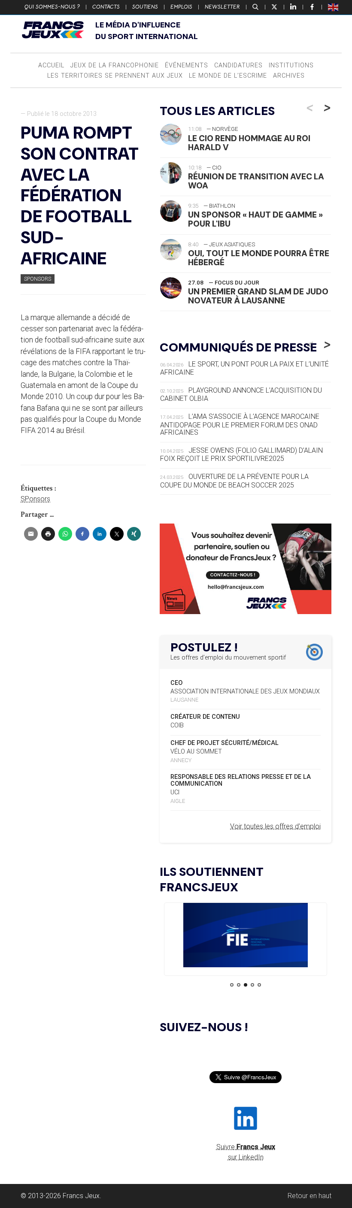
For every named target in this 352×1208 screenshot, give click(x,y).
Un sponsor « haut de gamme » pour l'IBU (255, 219)
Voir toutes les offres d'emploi (275, 826)
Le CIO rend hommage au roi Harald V (249, 143)
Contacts (106, 6)
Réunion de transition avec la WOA (256, 181)
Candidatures (238, 65)
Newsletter (222, 6)
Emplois (181, 6)
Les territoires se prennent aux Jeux (115, 75)
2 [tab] (238, 985)
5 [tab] (259, 985)
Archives (289, 75)
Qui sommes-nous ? (52, 6)
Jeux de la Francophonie (114, 65)
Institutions (291, 65)
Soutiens (145, 6)
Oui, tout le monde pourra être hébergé (258, 258)
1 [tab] (232, 985)
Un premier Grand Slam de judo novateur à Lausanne (258, 296)
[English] (333, 6)
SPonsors (37, 279)
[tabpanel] (245, 936)
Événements (186, 65)
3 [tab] (245, 985)
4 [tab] (252, 985)
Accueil (51, 65)
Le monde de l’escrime (228, 75)
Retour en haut (309, 1196)
